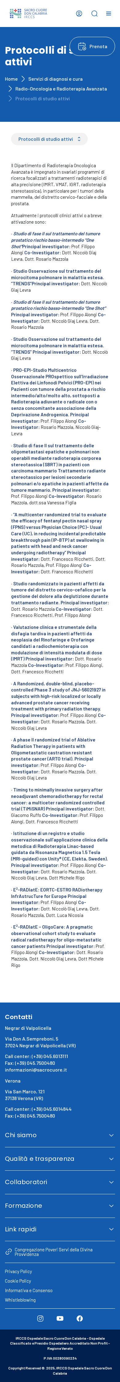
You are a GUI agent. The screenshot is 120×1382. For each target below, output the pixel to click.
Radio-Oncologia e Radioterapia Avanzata (61, 88)
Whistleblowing (20, 1300)
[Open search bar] (94, 13)
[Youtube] (60, 1318)
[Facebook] (79, 1318)
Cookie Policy (18, 1281)
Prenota (98, 46)
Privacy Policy (18, 1271)
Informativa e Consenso (29, 1290)
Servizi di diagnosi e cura (55, 79)
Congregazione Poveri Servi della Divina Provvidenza (54, 1252)
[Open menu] (108, 13)
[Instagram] (40, 1318)
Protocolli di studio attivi (45, 139)
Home (11, 79)
